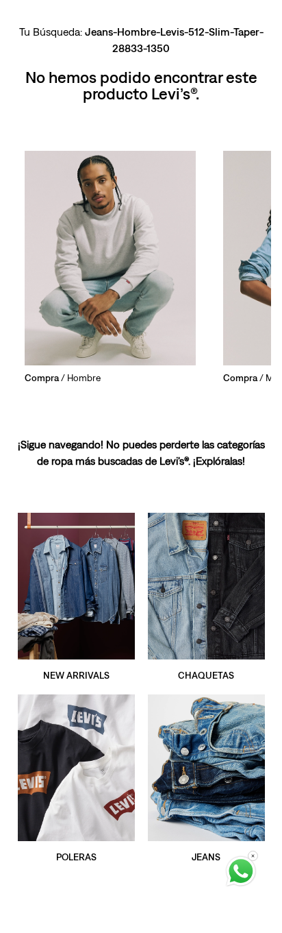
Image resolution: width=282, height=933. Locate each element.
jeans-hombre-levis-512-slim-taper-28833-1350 (174, 39)
